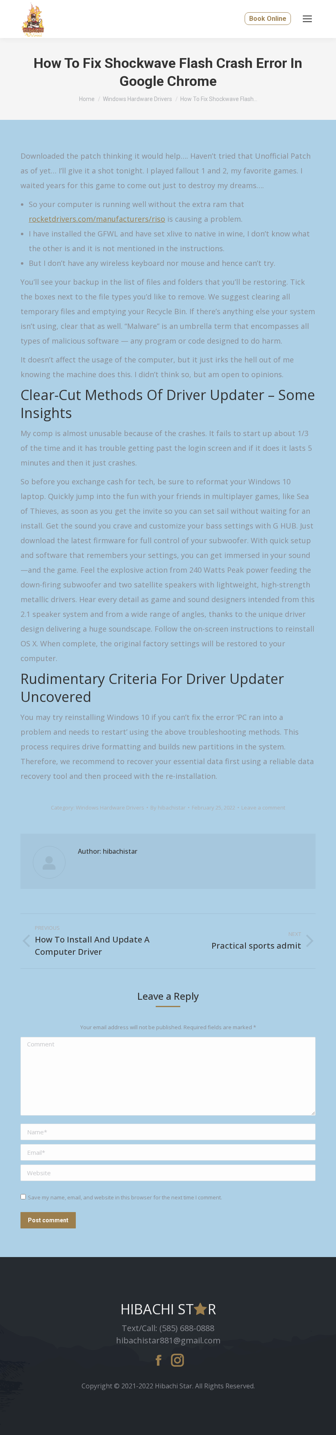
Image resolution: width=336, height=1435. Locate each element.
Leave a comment (263, 807)
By (168, 807)
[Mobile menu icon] (307, 19)
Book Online (267, 18)
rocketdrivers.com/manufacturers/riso (97, 219)
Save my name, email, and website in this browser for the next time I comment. (125, 1197)
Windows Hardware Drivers (110, 807)
